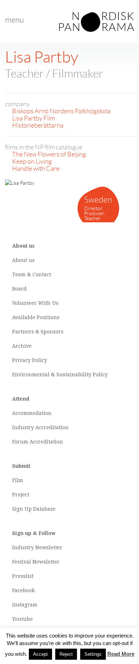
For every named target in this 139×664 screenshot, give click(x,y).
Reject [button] (66, 654)
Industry (23, 427)
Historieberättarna (37, 125)
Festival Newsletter (36, 562)
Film (17, 480)
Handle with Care (36, 168)
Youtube (22, 619)
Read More (120, 654)
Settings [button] (93, 654)
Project (20, 494)
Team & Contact (31, 274)
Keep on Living (32, 161)
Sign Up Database (34, 509)
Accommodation (32, 413)
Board (19, 289)
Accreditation (52, 427)
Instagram (24, 605)
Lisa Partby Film (33, 118)
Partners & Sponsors (37, 332)
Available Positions (36, 317)
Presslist (23, 576)
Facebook (23, 590)
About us (23, 260)
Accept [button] (40, 654)
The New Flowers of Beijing (49, 154)
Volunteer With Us (35, 303)
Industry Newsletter (37, 547)
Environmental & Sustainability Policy (60, 374)
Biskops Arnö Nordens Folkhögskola (61, 111)
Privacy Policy (29, 360)
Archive (22, 346)
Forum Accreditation (37, 442)
